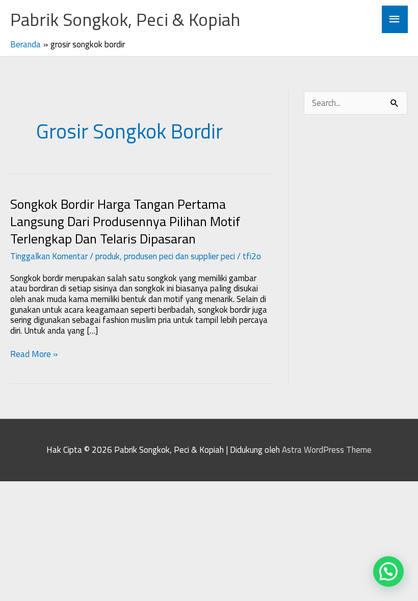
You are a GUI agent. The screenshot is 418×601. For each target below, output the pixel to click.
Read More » (34, 354)
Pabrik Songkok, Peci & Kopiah (125, 19)
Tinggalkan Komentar (49, 256)
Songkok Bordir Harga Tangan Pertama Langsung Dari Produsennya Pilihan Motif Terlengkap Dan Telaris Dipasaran (125, 221)
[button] (388, 571)
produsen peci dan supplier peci (179, 256)
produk (107, 256)
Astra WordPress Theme (327, 449)
